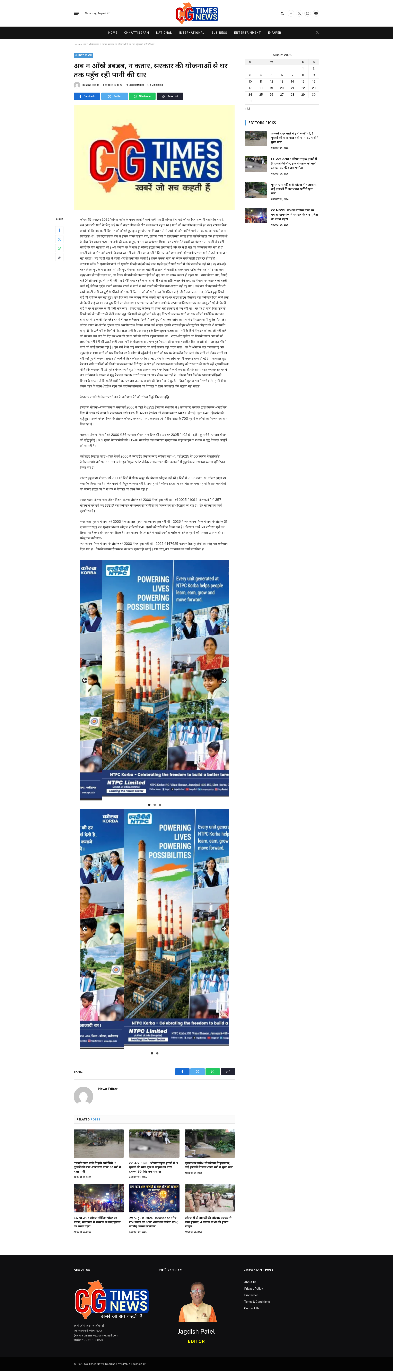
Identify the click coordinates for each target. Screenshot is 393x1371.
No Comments (137, 85)
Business (219, 32)
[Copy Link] (59, 257)
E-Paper (274, 32)
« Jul (247, 108)
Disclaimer (251, 1295)
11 (261, 81)
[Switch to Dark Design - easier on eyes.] (317, 33)
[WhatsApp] (59, 248)
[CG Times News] (196, 13)
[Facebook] (59, 230)
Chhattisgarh (136, 32)
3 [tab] (160, 805)
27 (282, 94)
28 (292, 94)
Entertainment (247, 32)
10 (250, 81)
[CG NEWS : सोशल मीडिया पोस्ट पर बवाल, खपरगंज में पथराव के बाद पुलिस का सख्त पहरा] (99, 1198)
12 (271, 81)
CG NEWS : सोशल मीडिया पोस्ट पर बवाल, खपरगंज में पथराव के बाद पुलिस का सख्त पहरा (97, 1222)
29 (303, 94)
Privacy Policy (253, 1288)
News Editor (92, 85)
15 (303, 81)
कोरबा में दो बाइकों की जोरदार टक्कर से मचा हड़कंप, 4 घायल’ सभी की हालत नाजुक (208, 1222)
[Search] (282, 13)
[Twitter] (59, 239)
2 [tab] (155, 805)
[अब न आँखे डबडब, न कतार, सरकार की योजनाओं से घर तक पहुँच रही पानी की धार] (154, 157)
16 (313, 81)
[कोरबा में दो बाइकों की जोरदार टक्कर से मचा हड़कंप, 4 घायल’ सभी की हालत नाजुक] (210, 1198)
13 (281, 81)
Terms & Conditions (257, 1301)
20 (282, 88)
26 (271, 94)
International (191, 32)
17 (250, 88)
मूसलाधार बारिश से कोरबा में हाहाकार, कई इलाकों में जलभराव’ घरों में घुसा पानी (209, 1165)
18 (261, 88)
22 (303, 88)
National (164, 32)
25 (261, 94)
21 (292, 88)
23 (314, 88)
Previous (84, 680)
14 (292, 81)
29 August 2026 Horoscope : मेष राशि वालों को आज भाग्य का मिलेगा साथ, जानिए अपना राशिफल (153, 1222)
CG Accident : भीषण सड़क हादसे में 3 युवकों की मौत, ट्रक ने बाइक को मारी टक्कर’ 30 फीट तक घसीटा (153, 1167)
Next (224, 680)
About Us (250, 1282)
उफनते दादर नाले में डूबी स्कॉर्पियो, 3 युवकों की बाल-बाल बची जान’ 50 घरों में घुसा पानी (97, 1167)
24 (250, 94)
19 (271, 88)
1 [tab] (149, 805)
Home (112, 32)
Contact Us (251, 1308)
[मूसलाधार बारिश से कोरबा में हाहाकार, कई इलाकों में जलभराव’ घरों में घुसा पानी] (210, 1143)
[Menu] (76, 13)
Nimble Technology (133, 1363)
